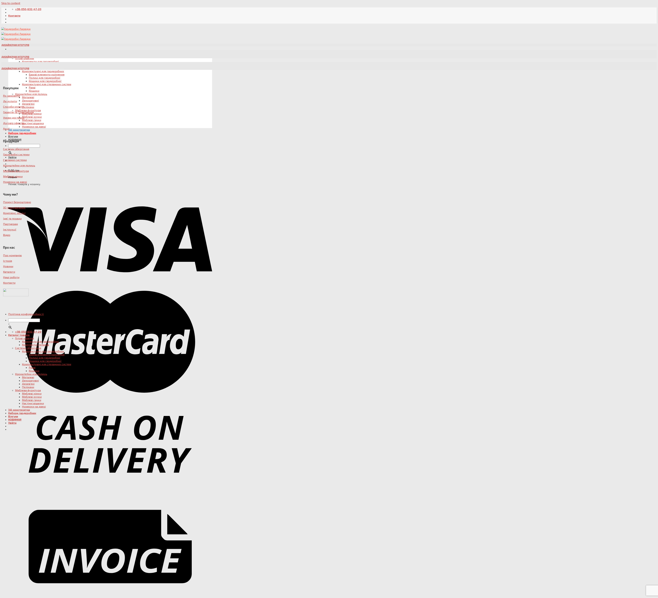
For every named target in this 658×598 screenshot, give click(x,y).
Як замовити (11, 95)
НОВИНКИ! (14, 419)
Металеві (28, 97)
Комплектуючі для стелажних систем (46, 84)
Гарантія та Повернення (18, 112)
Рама (32, 87)
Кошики (34, 90)
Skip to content (10, 3)
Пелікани (28, 107)
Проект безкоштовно (17, 202)
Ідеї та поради (12, 218)
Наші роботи (11, 277)
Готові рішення (24, 338)
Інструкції (9, 229)
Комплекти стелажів (35, 344)
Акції (6, 128)
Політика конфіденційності (26, 314)
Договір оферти (13, 123)
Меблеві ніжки (13, 176)
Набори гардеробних (22, 133)
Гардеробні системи (16, 154)
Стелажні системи (15, 159)
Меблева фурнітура (16, 170)
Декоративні (30, 100)
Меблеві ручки (32, 116)
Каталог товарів (19, 335)
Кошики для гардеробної (45, 81)
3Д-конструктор (19, 129)
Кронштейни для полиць (31, 94)
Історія (7, 260)
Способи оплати (13, 106)
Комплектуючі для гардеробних (43, 71)
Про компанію (12, 255)
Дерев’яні (28, 103)
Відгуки (13, 136)
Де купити (10, 101)
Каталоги (9, 271)
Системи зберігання (16, 149)
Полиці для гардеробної (44, 77)
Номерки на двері (34, 126)
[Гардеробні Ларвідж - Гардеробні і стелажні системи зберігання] (16, 33)
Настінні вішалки (33, 123)
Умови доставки (13, 117)
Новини (8, 266)
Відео (6, 234)
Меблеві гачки (31, 120)
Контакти (14, 15)
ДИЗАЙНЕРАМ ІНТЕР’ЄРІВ (15, 45)
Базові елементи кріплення (46, 74)
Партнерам (10, 224)
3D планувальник (14, 207)
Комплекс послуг (14, 213)
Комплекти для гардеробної (40, 341)
